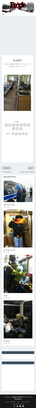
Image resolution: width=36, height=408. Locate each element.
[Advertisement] (18, 37)
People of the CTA (15, 64)
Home (7, 402)
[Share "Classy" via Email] (17, 128)
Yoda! (6, 296)
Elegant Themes (18, 397)
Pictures (11, 66)
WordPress (18, 399)
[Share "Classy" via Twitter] (10, 125)
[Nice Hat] (18, 319)
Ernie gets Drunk (9, 250)
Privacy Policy (25, 402)
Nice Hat (7, 341)
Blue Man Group (9, 205)
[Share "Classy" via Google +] (14, 125)
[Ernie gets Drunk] (18, 229)
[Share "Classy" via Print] (21, 128)
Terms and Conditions (18, 404)
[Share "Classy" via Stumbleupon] (14, 128)
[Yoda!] (18, 274)
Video (18, 402)
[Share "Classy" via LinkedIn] (25, 125)
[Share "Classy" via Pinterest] (21, 125)
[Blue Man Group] (18, 191)
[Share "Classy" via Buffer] (28, 125)
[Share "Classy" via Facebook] (6, 125)
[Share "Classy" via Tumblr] (17, 125)
